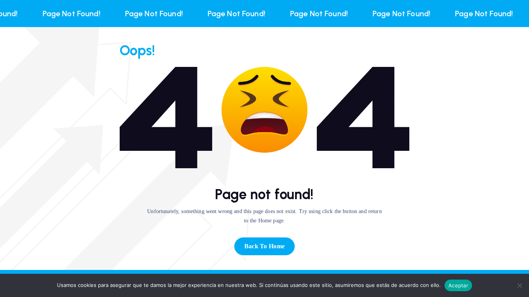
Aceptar (458, 285)
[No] (519, 285)
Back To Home (264, 246)
